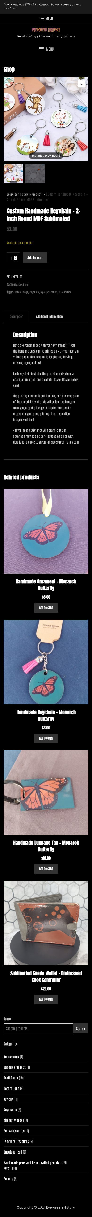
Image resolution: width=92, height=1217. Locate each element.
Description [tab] (16, 316)
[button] (46, 49)
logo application (48, 292)
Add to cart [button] (46, 608)
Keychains (23, 284)
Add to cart (35, 257)
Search (8, 1018)
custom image (20, 292)
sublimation (65, 292)
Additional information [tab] (49, 316)
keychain (34, 292)
